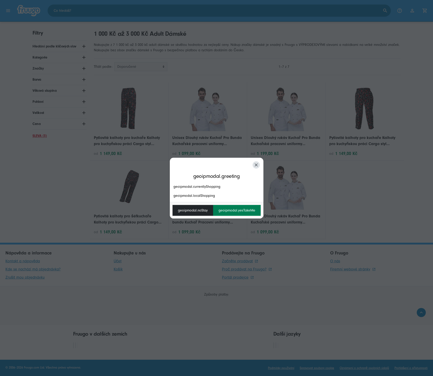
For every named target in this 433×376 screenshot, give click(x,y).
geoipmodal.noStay (193, 210)
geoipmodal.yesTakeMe (237, 210)
